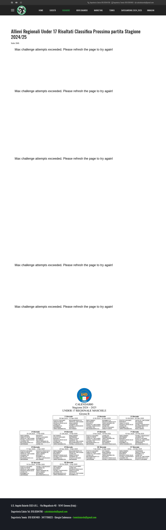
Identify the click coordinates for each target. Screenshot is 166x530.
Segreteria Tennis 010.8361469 (123, 2)
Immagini (150, 10)
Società (53, 10)
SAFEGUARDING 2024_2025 (131, 10)
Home (41, 10)
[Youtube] (16, 2)
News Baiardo (82, 10)
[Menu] (12, 10)
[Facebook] (12, 2)
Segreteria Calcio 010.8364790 (100, 2)
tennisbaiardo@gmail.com (84, 517)
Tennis (112, 10)
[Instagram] (21, 2)
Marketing (98, 10)
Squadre (66, 10)
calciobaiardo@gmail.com (145, 2)
